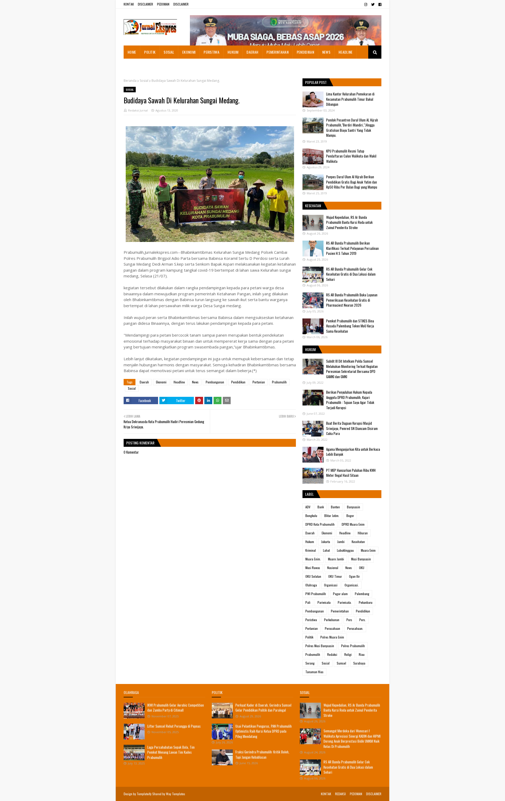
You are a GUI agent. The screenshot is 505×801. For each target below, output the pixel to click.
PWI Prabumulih (315, 593)
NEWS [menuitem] (326, 52)
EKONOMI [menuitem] (188, 52)
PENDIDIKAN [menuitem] (305, 52)
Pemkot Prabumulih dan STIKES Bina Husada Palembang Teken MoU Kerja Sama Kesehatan (350, 326)
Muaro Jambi (336, 559)
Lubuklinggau (345, 550)
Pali (307, 602)
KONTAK (129, 4)
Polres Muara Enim (332, 637)
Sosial (144, 80)
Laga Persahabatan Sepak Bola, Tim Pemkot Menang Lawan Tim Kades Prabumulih (171, 752)
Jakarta (325, 541)
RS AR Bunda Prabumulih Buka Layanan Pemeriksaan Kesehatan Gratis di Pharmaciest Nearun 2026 (351, 300)
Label (309, 494)
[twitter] (373, 4)
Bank (320, 507)
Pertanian (258, 382)
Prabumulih (279, 382)
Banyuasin (353, 507)
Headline (179, 382)
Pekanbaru (365, 602)
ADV (307, 507)
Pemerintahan (340, 611)
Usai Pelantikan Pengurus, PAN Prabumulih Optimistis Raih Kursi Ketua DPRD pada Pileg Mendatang (263, 731)
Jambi (341, 541)
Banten (335, 507)
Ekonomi (161, 382)
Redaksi (332, 654)
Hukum (309, 541)
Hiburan (363, 533)
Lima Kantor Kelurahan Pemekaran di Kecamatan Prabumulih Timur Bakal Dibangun (350, 99)
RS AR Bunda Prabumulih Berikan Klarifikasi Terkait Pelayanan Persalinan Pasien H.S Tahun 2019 (352, 248)
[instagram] (365, 4)
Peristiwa (311, 619)
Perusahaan (332, 628)
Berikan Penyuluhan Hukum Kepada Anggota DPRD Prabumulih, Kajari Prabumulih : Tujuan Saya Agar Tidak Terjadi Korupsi (350, 399)
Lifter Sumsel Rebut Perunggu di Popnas (174, 726)
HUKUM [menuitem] (233, 52)
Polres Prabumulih (353, 645)
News (195, 382)
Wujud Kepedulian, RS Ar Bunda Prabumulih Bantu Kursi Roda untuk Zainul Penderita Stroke (349, 222)
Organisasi (330, 585)
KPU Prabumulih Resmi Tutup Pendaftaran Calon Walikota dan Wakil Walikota (351, 156)
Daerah (144, 382)
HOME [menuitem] (132, 52)
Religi (348, 654)
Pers (349, 619)
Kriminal (310, 550)
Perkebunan (331, 619)
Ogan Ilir (354, 576)
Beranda (130, 80)
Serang (310, 663)
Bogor (350, 515)
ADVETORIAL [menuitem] (137, 65)
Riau (362, 654)
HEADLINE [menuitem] (345, 52)
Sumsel (341, 663)
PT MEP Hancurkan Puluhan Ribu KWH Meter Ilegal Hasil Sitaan (351, 473)
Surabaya (359, 663)
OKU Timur (335, 576)
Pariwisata (324, 602)
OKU (361, 567)
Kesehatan (358, 541)
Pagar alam (340, 593)
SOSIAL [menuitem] (169, 52)
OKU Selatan (313, 576)
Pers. (362, 619)
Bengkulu (311, 515)
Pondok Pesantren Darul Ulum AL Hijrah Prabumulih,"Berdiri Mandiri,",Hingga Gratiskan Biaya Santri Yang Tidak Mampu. (352, 127)
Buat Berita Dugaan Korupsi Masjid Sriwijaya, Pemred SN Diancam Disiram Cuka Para (352, 428)
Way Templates (175, 794)
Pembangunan (215, 382)
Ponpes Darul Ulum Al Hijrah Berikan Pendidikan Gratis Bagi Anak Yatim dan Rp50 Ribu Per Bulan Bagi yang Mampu (351, 182)
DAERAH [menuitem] (252, 52)
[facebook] (379, 4)
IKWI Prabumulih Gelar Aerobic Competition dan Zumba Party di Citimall (175, 707)
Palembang (362, 593)
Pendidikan (238, 382)
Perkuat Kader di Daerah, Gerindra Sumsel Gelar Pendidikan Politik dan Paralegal (263, 707)
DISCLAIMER (145, 4)
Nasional (332, 567)
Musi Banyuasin (361, 559)
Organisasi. (352, 585)
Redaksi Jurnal (138, 110)
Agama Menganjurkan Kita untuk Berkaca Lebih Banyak (353, 452)
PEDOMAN (163, 4)
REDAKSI (340, 794)
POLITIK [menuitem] (149, 52)
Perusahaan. (355, 628)
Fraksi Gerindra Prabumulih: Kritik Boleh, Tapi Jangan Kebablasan (262, 754)
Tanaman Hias (314, 672)
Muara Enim (368, 550)
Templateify (144, 794)
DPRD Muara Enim (353, 524)
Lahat (326, 550)
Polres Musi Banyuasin (319, 645)
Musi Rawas (312, 567)
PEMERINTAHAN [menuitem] (277, 52)
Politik (309, 637)
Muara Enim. (313, 559)
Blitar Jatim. (331, 515)
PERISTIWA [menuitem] (211, 52)
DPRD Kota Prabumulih (320, 524)
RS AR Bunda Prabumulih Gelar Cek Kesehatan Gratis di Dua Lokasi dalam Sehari (351, 274)
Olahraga (311, 585)
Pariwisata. (345, 602)
